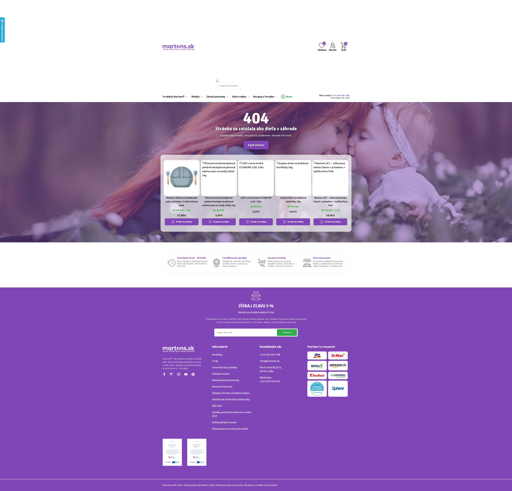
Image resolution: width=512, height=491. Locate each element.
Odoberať (287, 332)
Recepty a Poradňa (263, 96)
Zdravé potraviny (215, 96)
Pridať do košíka (184, 221)
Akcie (289, 96)
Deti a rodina (239, 96)
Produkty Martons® (173, 96)
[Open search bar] (255, 81)
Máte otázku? (334, 96)
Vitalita (195, 96)
